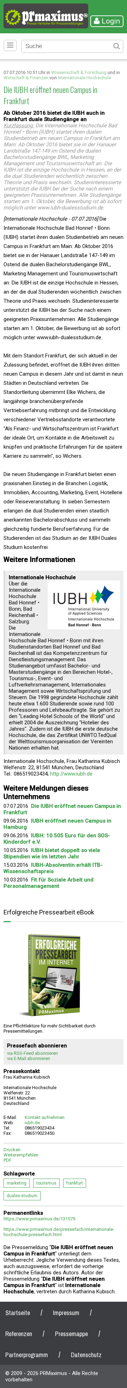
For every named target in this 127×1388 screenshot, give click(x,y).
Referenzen (18, 1333)
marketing (16, 1183)
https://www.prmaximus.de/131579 (39, 1218)
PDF (8, 1160)
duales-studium (22, 1195)
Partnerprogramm (26, 1354)
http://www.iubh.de (71, 774)
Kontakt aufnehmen (45, 1117)
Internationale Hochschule (84, 77)
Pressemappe (71, 1333)
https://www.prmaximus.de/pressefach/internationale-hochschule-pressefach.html (59, 1232)
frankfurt (74, 1183)
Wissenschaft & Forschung (79, 72)
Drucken (12, 1149)
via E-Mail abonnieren (28, 1058)
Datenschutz (86, 1354)
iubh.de (32, 1122)
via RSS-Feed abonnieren (32, 1053)
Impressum (66, 1312)
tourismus (46, 1183)
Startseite (17, 1312)
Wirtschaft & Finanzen (26, 77)
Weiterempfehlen (21, 1155)
